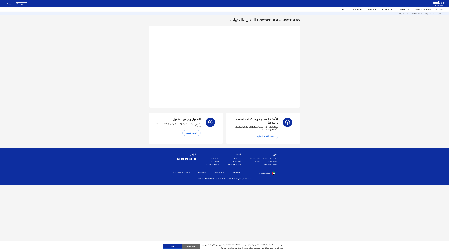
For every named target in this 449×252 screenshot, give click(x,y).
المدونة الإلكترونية (356, 9)
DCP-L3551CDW (414, 13)
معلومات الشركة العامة (270, 158)
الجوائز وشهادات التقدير (270, 164)
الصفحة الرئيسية (439, 13)
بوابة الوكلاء (216, 161)
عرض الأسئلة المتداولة (265, 136)
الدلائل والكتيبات (401, 13)
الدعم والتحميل (404, 9)
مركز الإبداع (216, 158)
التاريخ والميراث (272, 161)
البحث (6, 4)
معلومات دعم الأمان (213, 164)
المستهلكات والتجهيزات (423, 9)
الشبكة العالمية (265, 173)
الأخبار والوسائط (254, 158)
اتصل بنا (257, 161)
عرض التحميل (191, 133)
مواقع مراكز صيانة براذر (234, 164)
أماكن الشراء (372, 9)
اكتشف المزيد (191, 246)
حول (342, 9)
